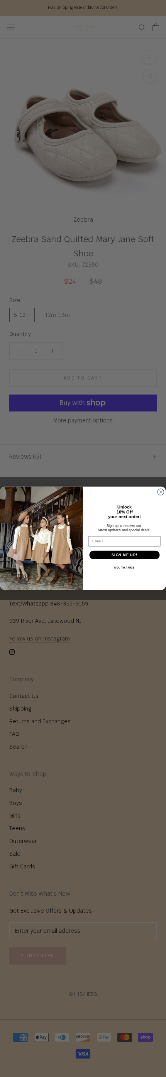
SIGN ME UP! (124, 555)
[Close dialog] (161, 492)
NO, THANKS (124, 567)
